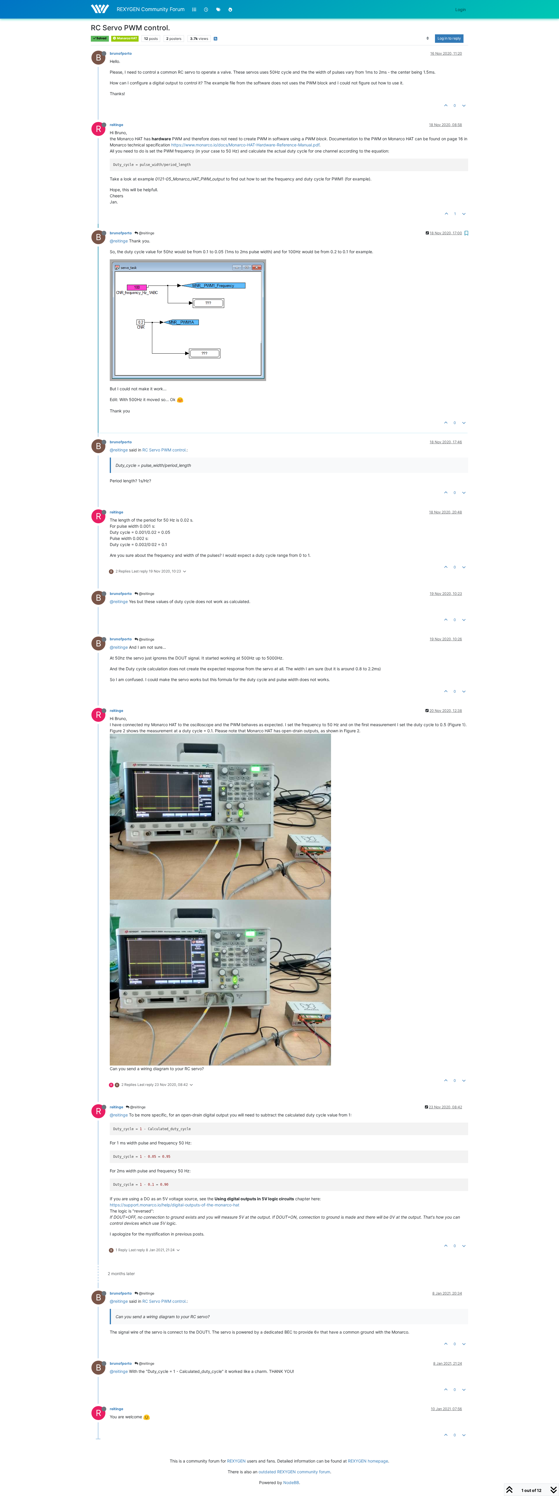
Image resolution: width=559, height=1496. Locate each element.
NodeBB (291, 1482)
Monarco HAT (126, 38)
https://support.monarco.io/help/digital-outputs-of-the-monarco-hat (174, 1204)
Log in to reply (449, 38)
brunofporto (121, 53)
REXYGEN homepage (368, 1460)
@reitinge (146, 233)
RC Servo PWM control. (164, 449)
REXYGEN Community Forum (151, 9)
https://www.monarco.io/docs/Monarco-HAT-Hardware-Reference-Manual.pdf (245, 144)
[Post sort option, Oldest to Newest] (428, 38)
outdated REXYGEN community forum (294, 1471)
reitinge (116, 125)
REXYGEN (236, 1460)
